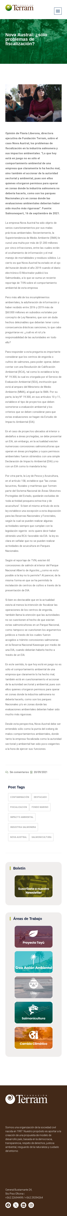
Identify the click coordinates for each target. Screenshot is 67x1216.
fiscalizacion (18, 807)
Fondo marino (40, 807)
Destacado (40, 797)
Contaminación (19, 797)
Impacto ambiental (21, 817)
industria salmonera (23, 827)
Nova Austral (18, 837)
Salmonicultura (41, 837)
